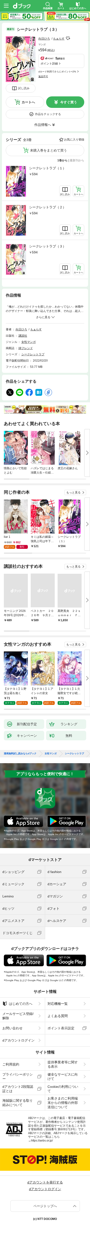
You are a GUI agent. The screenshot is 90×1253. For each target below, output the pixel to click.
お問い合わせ (12, 1028)
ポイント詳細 (49, 63)
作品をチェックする (48, 114)
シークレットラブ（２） (47, 207)
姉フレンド (25, 348)
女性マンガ (28, 342)
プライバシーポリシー (17, 1076)
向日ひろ (44, 38)
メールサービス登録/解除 (18, 1016)
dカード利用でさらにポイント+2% (57, 71)
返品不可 (43, 76)
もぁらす (59, 38)
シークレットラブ (32, 354)
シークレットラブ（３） (47, 246)
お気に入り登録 (74, 139)
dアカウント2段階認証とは (17, 1089)
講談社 (22, 335)
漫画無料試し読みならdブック (20, 753)
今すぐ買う (68, 102)
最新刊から (77, 160)
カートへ (28, 102)
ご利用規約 (10, 1064)
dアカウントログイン (18, 1040)
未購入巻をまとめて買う (48, 150)
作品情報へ (42, 125)
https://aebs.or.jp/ (42, 1140)
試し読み (24, 88)
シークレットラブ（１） (47, 168)
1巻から (62, 160)
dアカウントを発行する (45, 1182)
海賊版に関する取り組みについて (17, 1103)
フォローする (68, 38)
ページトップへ (45, 1206)
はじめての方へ (20, 1004)
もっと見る (73, 492)
